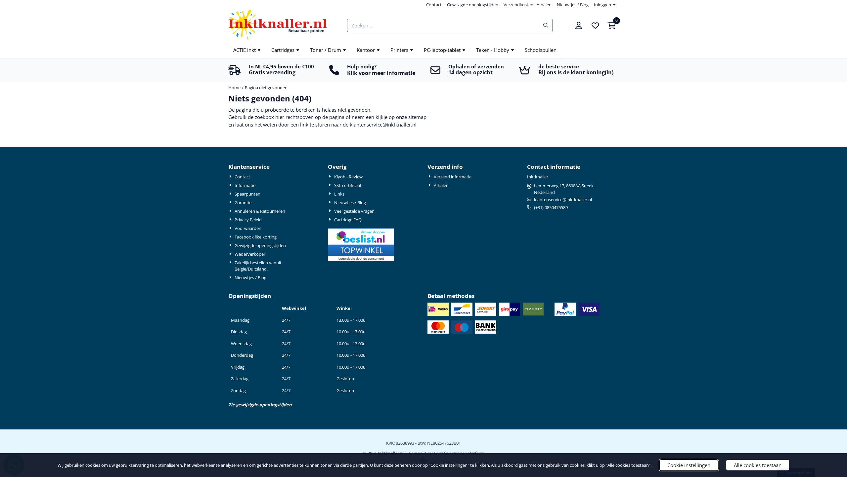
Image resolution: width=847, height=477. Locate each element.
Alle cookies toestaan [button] (757, 465)
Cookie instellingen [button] (688, 465)
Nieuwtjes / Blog (573, 5)
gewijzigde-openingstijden (264, 405)
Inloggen (602, 5)
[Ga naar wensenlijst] (595, 25)
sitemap (417, 117)
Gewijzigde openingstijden (472, 5)
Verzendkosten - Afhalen (528, 5)
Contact (434, 5)
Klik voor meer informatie (381, 73)
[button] (579, 25)
